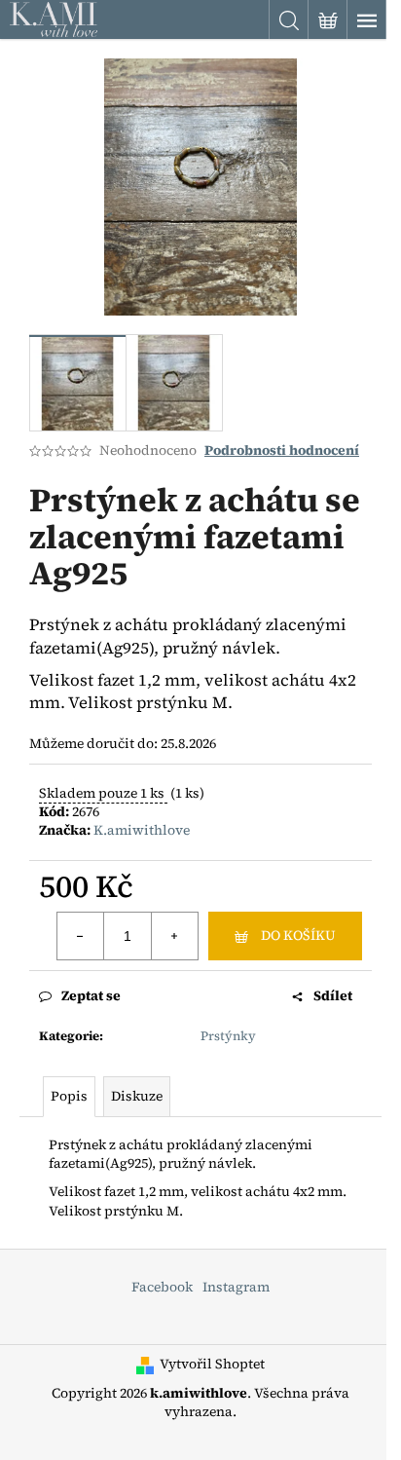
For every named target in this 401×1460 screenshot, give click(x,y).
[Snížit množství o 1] (80, 936)
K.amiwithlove (141, 830)
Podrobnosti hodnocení (281, 450)
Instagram (236, 1286)
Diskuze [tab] (137, 1095)
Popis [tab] (69, 1095)
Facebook (162, 1286)
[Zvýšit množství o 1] (174, 936)
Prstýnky (228, 1036)
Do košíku (298, 935)
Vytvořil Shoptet (212, 1364)
